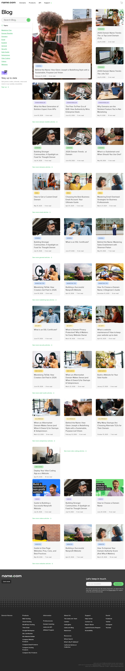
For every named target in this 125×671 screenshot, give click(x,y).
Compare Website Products (28, 640)
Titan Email (25, 627)
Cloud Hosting (26, 621)
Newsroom (67, 630)
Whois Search (68, 639)
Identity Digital (97, 664)
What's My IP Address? (71, 642)
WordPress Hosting (28, 624)
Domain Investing (48, 624)
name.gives (67, 624)
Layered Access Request (92, 627)
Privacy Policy (112, 590)
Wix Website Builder (28, 636)
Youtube (108, 627)
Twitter (108, 621)
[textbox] (99, 584)
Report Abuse (89, 624)
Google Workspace (28, 630)
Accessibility (89, 630)
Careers (66, 621)
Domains (22, 3)
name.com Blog (69, 627)
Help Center (89, 618)
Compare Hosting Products (27, 649)
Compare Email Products (30, 644)
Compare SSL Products (29, 652)
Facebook (109, 618)
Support (48, 3)
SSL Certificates (27, 633)
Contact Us (88, 621)
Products (32, 3)
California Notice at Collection (70, 646)
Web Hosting (26, 618)
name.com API (47, 627)
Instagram (109, 624)
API (40, 3)
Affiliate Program (48, 630)
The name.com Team (70, 618)
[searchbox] (14, 20)
